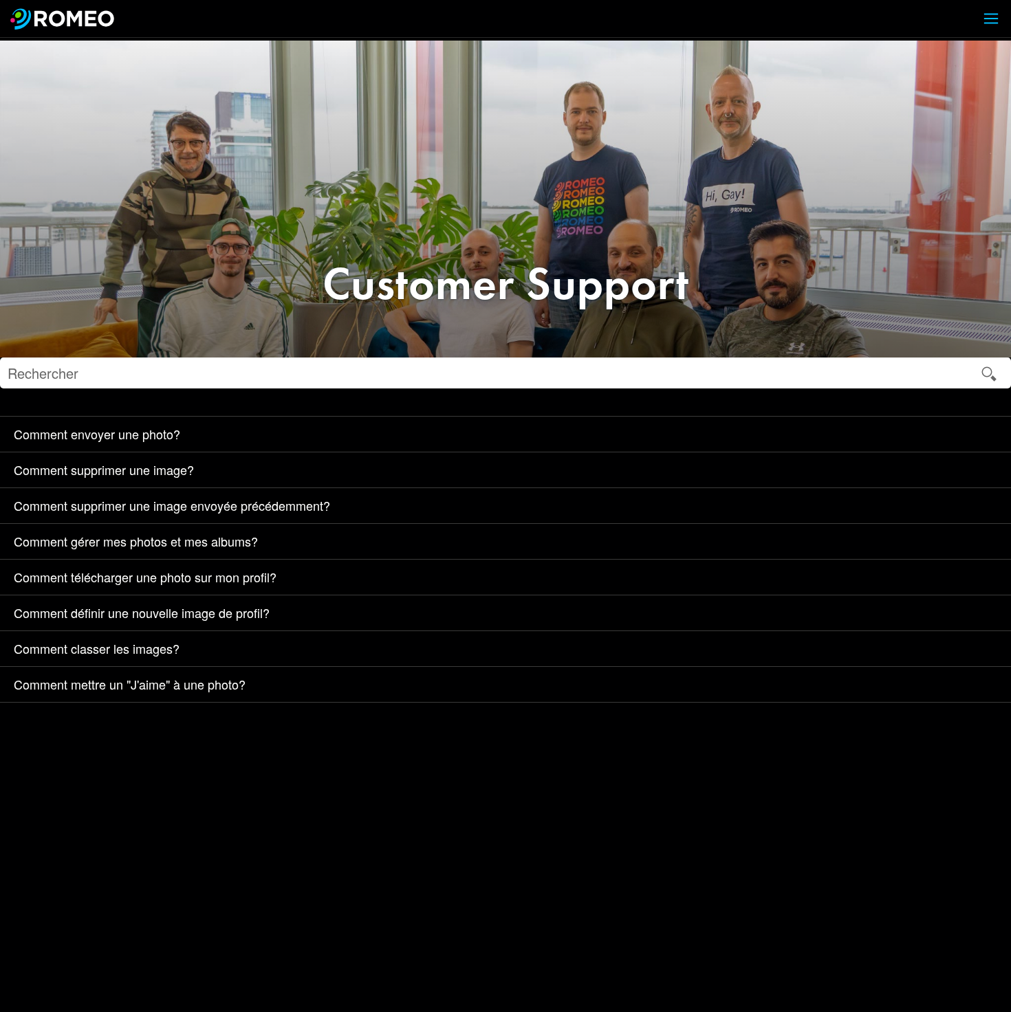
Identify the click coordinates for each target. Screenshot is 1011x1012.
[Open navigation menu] (982, 19)
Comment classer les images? (97, 648)
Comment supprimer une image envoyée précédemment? (172, 505)
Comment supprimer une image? (104, 469)
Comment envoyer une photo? (97, 434)
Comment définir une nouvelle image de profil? (142, 613)
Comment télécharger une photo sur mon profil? (145, 577)
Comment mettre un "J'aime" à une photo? (130, 684)
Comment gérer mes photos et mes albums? (136, 541)
